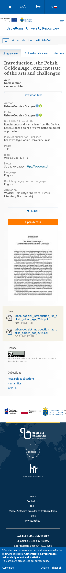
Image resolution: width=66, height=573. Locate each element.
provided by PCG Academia (42, 511)
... (6, 40)
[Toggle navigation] (62, 20)
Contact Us (32, 501)
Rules (32, 515)
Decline (45, 567)
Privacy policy (32, 520)
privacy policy (42, 561)
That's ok (56, 567)
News (32, 496)
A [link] (20, 7)
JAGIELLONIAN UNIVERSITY (33, 536)
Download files (33, 95)
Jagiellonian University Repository (33, 28)
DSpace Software (17, 511)
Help (32, 506)
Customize (8, 567)
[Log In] (37, 6)
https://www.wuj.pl (37, 166)
